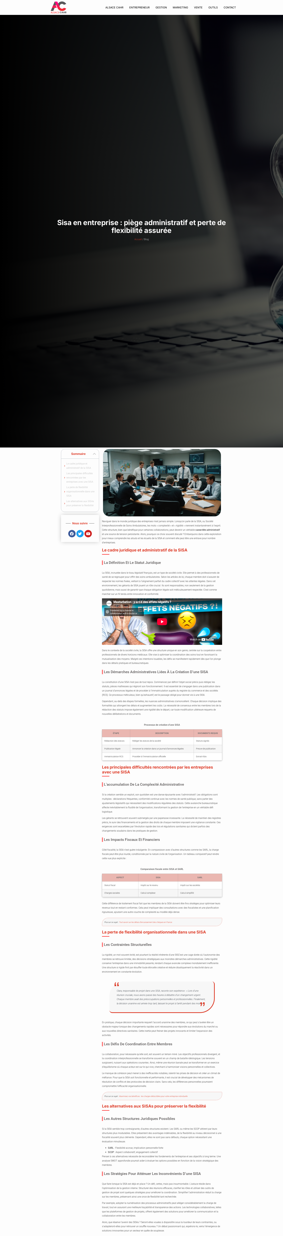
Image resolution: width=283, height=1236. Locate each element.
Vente (198, 7)
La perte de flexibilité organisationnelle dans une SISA (80, 491)
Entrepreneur (139, 7)
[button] (94, 454)
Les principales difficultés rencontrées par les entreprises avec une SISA (79, 477)
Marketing (180, 7)
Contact (230, 7)
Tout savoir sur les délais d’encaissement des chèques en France (145, 922)
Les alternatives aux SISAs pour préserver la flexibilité (80, 503)
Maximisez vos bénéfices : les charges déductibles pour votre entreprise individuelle (153, 1096)
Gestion (161, 7)
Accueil (138, 239)
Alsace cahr (114, 7)
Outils (213, 7)
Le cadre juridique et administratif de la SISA (78, 465)
